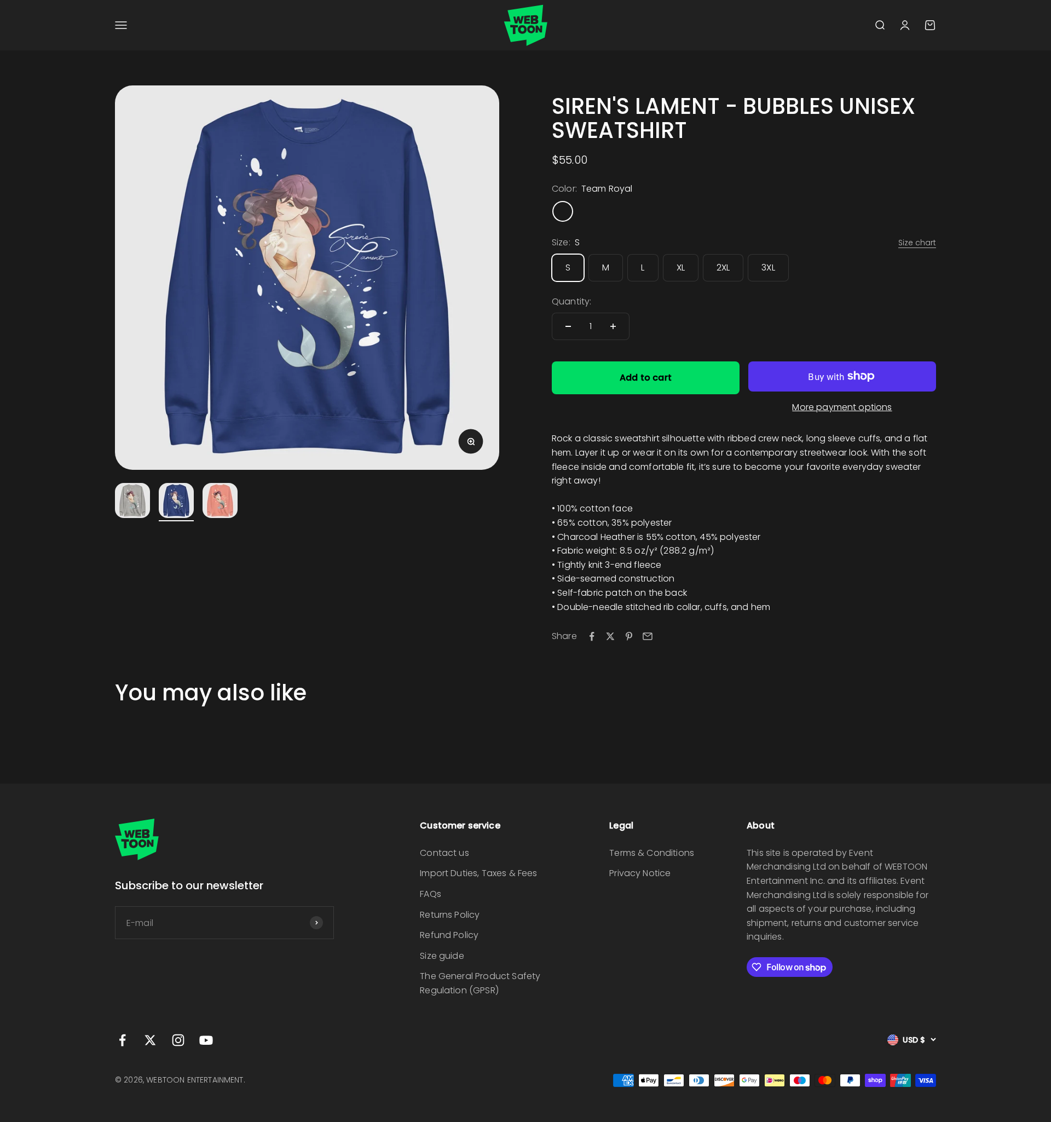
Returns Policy (450, 914)
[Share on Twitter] (610, 636)
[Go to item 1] (132, 502)
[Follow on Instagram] (178, 1040)
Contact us (444, 853)
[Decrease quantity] (568, 326)
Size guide (442, 956)
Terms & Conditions (651, 853)
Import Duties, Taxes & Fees (478, 873)
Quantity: (571, 301)
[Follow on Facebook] (122, 1040)
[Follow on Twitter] (150, 1040)
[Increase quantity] (613, 326)
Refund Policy (449, 935)
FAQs (430, 894)
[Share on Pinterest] (629, 636)
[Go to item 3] (220, 502)
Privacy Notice (640, 873)
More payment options (842, 407)
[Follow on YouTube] (206, 1040)
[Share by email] (647, 636)
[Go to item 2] (176, 502)
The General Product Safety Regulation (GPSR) (480, 983)
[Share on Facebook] (591, 636)
